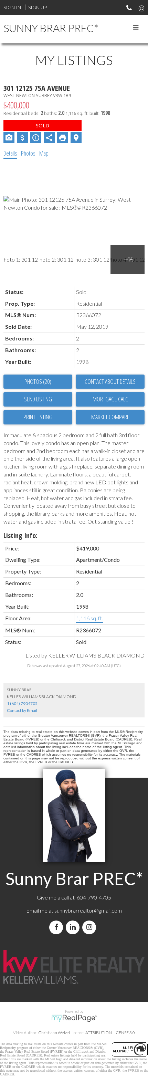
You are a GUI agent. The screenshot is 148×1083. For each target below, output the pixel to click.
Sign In (12, 7)
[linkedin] (74, 927)
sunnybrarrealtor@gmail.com (88, 910)
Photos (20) (37, 381)
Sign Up (37, 7)
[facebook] (57, 927)
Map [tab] (44, 153)
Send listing (38, 399)
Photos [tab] (28, 153)
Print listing (37, 417)
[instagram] (90, 927)
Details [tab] (10, 153)
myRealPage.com (74, 1018)
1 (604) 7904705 (22, 703)
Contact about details (110, 381)
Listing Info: (20, 535)
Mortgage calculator (110, 399)
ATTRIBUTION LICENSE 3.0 (110, 1032)
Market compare (110, 417)
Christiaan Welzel (54, 1032)
